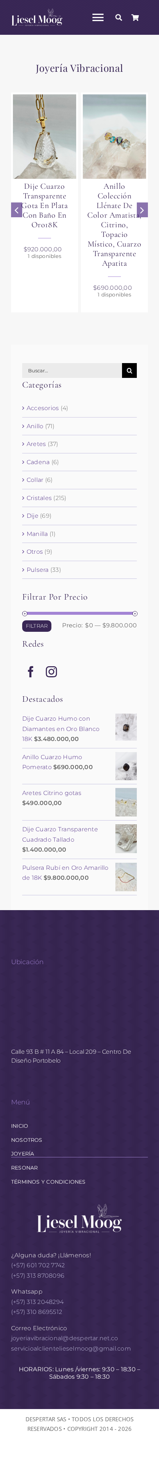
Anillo (35, 426)
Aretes (36, 443)
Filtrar (37, 626)
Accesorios (43, 408)
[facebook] (30, 672)
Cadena (38, 462)
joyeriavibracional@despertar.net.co (64, 1338)
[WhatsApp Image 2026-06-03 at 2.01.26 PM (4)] (114, 136)
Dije (32, 515)
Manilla (37, 533)
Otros (35, 551)
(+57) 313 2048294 (37, 1301)
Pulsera (38, 569)
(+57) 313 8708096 (38, 1275)
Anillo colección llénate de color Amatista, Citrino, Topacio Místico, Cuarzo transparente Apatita (114, 224)
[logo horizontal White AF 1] (79, 1203)
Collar (35, 479)
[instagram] (51, 672)
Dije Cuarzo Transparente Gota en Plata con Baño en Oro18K (44, 205)
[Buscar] (118, 17)
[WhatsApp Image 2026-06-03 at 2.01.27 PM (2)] (44, 136)
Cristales (39, 498)
